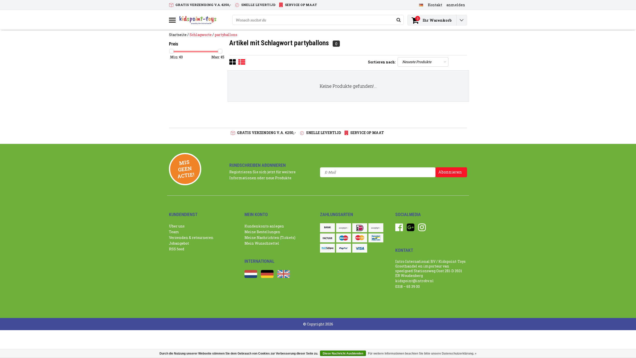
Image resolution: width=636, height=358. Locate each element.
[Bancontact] (375, 237)
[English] (283, 276)
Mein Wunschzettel (261, 243)
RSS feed (176, 249)
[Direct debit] (343, 227)
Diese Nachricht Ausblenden (343, 353)
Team (174, 231)
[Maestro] (343, 237)
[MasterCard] (359, 237)
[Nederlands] (250, 276)
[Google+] (410, 229)
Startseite (178, 34)
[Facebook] (399, 229)
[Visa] (359, 248)
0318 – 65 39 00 (407, 286)
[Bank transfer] (327, 227)
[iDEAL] (359, 227)
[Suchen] (398, 19)
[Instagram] (422, 229)
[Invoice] (327, 237)
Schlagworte (201, 34)
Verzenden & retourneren (191, 237)
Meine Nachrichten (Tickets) (269, 237)
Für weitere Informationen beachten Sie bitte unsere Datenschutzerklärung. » (422, 353)
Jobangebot (179, 243)
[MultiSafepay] (327, 248)
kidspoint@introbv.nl (414, 280)
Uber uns (177, 226)
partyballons (226, 34)
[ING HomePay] (375, 227)
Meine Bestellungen (262, 231)
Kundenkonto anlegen (264, 226)
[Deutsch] (421, 4)
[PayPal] (343, 248)
